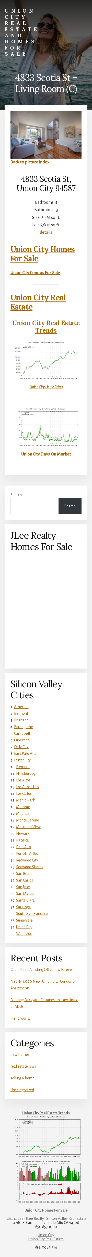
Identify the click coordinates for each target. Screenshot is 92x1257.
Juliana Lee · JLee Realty (25, 1218)
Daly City (21, 747)
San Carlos (24, 880)
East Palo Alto (25, 753)
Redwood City (27, 860)
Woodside (24, 934)
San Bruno (24, 874)
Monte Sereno (27, 820)
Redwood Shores (29, 867)
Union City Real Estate (38, 302)
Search (16, 495)
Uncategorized (22, 1090)
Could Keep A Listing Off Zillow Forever (41, 970)
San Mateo (25, 894)
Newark (22, 833)
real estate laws (23, 1066)
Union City (24, 927)
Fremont (23, 767)
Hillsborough (27, 773)
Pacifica (22, 840)
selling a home (22, 1078)
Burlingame (23, 727)
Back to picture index (29, 162)
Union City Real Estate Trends (46, 326)
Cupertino (22, 740)
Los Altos (23, 780)
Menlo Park (25, 800)
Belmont (21, 713)
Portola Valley (27, 854)
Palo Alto (23, 847)
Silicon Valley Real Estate (66, 1218)
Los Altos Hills (27, 787)
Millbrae (23, 807)
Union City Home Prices (46, 387)
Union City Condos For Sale (35, 272)
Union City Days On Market (46, 454)
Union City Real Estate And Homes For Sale (22, 32)
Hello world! (20, 1018)
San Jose (23, 887)
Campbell (22, 733)
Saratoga (23, 907)
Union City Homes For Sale (42, 253)
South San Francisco (32, 914)
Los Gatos (24, 793)
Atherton (21, 707)
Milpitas (22, 813)
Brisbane (21, 720)
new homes (19, 1054)
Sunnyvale (24, 920)
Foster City (22, 760)
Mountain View (28, 827)
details (46, 232)
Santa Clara (25, 900)
